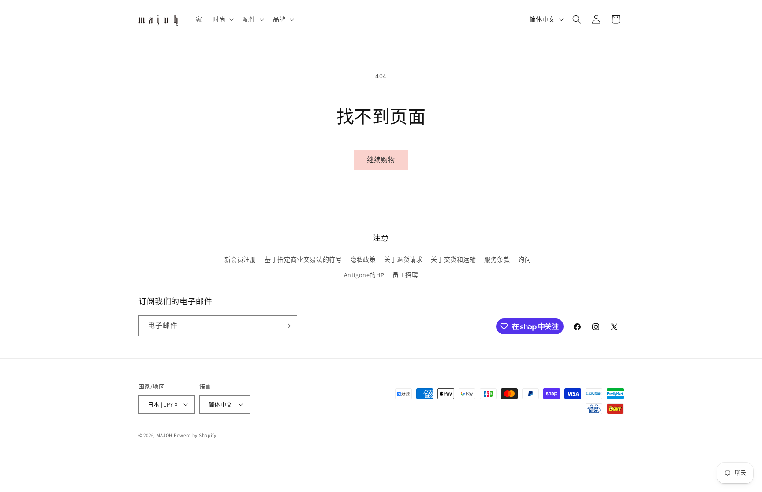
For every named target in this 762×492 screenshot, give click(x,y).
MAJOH (165, 435)
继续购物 (381, 159)
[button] (222, 19)
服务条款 (497, 259)
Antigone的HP (364, 275)
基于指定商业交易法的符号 (303, 259)
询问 (524, 259)
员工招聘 (405, 275)
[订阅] (287, 325)
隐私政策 (363, 259)
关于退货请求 (403, 259)
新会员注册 (240, 259)
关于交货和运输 (453, 259)
